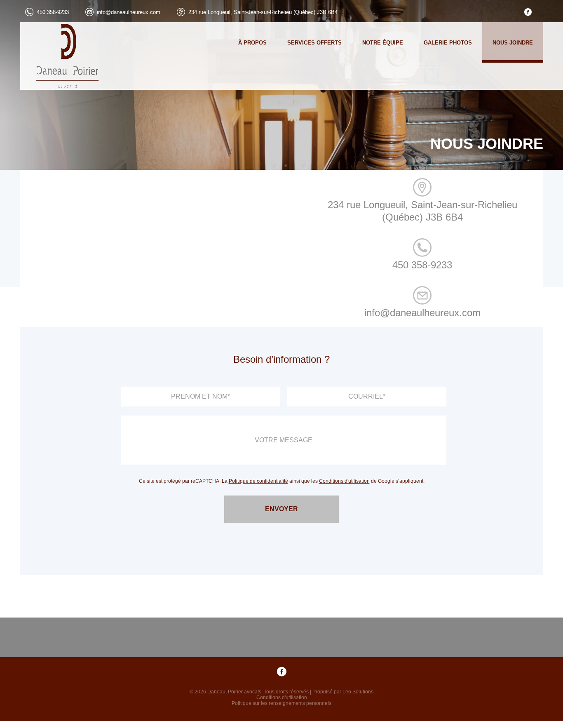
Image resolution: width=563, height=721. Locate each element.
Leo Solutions (357, 692)
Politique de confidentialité (258, 481)
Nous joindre (513, 43)
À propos (252, 43)
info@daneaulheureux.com (128, 12)
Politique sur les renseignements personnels (281, 703)
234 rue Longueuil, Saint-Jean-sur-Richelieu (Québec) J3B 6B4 (263, 12)
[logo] (60, 56)
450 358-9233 (53, 12)
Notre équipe (382, 43)
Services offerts (314, 43)
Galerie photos (448, 43)
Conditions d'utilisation (344, 481)
